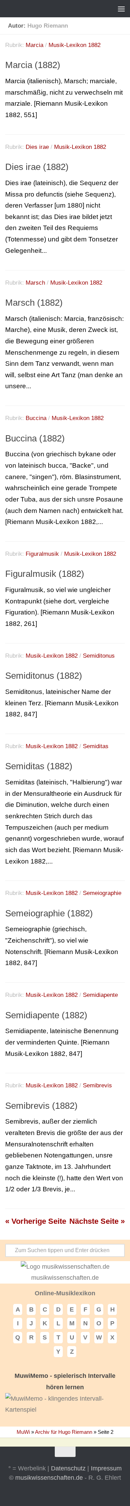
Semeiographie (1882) (49, 913)
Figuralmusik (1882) (44, 574)
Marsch (35, 282)
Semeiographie (102, 893)
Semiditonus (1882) (43, 675)
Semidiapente (100, 995)
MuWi (23, 1432)
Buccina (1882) (35, 438)
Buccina (36, 418)
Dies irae (37, 147)
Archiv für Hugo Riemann (63, 1432)
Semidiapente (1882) (46, 1015)
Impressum (106, 1468)
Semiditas (96, 746)
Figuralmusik (42, 554)
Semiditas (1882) (38, 766)
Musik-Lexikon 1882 (75, 45)
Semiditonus (99, 655)
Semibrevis (97, 1085)
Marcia (34, 45)
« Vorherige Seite (35, 1221)
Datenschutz (68, 1468)
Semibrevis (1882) (41, 1105)
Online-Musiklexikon (65, 1293)
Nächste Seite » (97, 1221)
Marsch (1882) (34, 302)
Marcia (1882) (32, 65)
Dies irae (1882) (37, 167)
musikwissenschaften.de (49, 1477)
